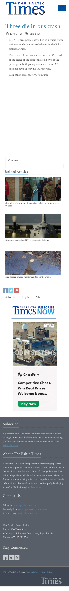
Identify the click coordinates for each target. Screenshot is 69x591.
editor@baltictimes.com (25, 505)
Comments (14, 160)
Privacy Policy (46, 572)
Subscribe (10, 297)
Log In (26, 297)
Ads (38, 297)
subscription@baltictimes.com (33, 509)
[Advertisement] (34, 118)
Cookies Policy (32, 572)
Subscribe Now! (10, 445)
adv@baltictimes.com (27, 513)
